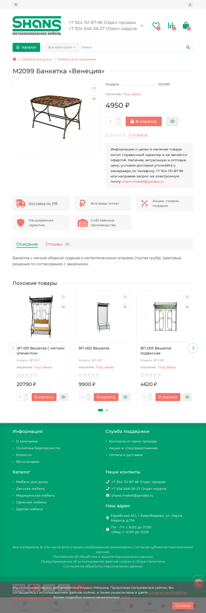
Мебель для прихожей (77, 59)
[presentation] (13, 348)
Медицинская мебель (35, 495)
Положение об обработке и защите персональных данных (103, 557)
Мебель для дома (37, 59)
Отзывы (56, 244)
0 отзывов (138, 135)
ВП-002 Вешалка (94, 348)
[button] (100, 410)
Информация (27, 431)
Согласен (182, 605)
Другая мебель (29, 509)
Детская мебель (30, 489)
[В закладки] (94, 88)
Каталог (21, 471)
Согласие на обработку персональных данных (103, 566)
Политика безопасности (38, 448)
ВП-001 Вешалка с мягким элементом (41, 351)
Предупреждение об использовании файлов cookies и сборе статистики (103, 561)
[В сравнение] (94, 98)
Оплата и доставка (126, 455)
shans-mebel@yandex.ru (143, 181)
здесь (125, 597)
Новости (23, 455)
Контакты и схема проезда (133, 441)
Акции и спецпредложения (133, 448)
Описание (27, 244)
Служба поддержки (127, 431)
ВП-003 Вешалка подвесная (155, 351)
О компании (27, 441)
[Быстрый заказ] (172, 121)
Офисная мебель (31, 502)
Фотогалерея (27, 462)
